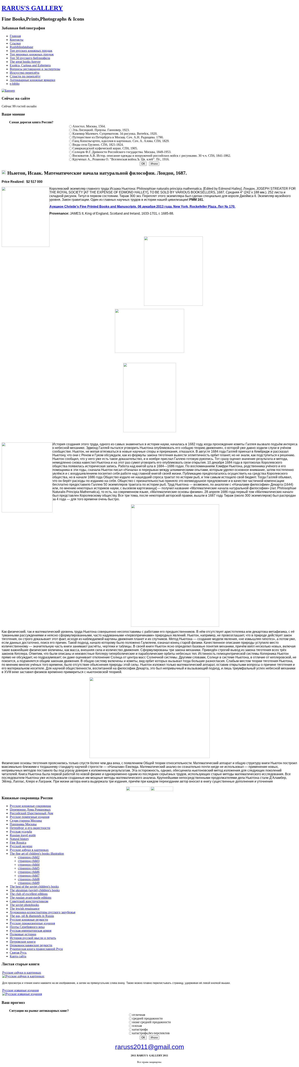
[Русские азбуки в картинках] (23, 976)
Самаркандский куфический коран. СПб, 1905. (105, 148)
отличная (138, 1014)
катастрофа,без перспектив (151, 1033)
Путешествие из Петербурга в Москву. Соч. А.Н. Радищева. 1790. (118, 137)
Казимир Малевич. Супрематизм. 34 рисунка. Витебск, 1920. (114, 133)
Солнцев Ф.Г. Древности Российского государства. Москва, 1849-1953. (121, 152)
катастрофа (140, 1029)
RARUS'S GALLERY (32, 8)
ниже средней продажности (151, 1022)
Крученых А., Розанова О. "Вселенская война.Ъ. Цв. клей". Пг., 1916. (120, 159)
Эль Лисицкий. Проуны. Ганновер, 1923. (101, 130)
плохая (137, 1025)
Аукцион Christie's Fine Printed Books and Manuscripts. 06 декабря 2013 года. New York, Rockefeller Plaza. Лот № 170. (142, 206)
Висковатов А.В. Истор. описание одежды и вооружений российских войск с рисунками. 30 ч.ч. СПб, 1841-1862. (151, 155)
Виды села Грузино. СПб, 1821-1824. (98, 144)
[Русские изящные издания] (22, 994)
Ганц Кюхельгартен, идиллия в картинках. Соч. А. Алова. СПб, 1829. (120, 141)
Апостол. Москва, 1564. (89, 126)
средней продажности (147, 1018)
